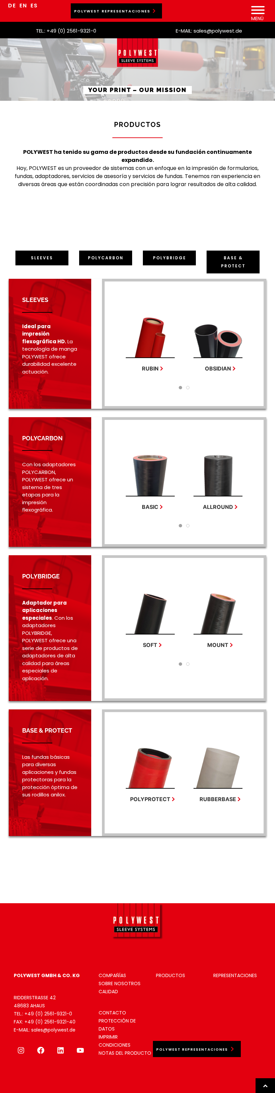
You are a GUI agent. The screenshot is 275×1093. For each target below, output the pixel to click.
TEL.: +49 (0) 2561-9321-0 (66, 30)
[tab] (180, 387)
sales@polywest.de (218, 30)
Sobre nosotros (120, 983)
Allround (218, 507)
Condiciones (114, 1045)
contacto (112, 1012)
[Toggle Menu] (258, 10)
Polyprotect (150, 799)
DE (12, 5)
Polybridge (169, 258)
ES (34, 5)
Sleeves (42, 258)
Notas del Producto (125, 1053)
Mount (218, 645)
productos (170, 975)
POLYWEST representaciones (112, 11)
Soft (150, 645)
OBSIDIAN (218, 368)
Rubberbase (218, 799)
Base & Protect (233, 262)
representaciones (235, 975)
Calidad (108, 991)
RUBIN (150, 368)
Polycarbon (105, 258)
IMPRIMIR (108, 1037)
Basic (150, 507)
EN (23, 5)
